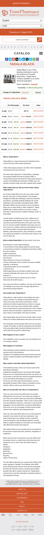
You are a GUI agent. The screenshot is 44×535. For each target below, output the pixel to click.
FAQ (22, 502)
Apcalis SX (25, 92)
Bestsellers (22, 493)
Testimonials (22, 498)
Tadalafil (34, 84)
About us (22, 489)
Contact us (22, 511)
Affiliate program (22, 521)
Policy (22, 506)
